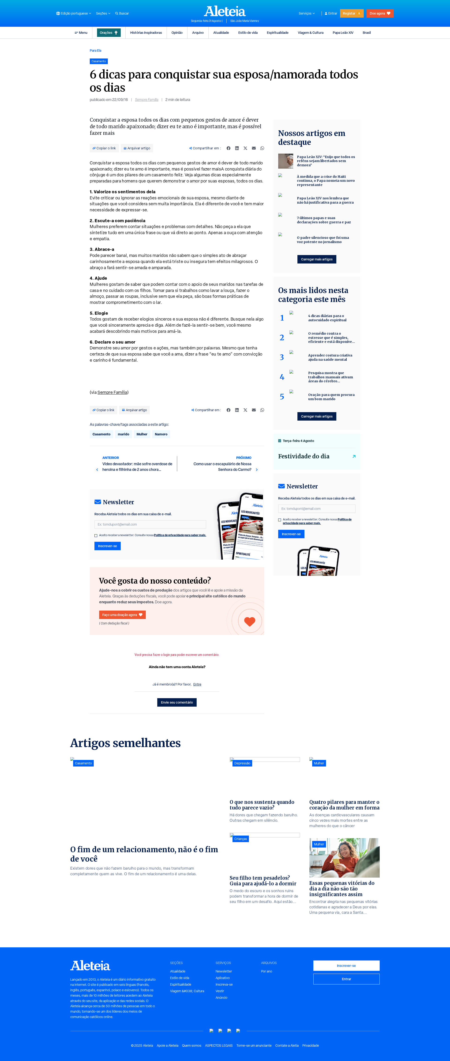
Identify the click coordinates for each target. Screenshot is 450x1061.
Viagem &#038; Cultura (187, 991)
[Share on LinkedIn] (237, 148)
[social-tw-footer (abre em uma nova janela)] (229, 1030)
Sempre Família (146, 99)
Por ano (266, 971)
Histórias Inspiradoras (146, 32)
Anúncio (221, 997)
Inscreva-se (224, 984)
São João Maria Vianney (244, 21)
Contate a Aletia (287, 1045)
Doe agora (377, 13)
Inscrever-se (107, 546)
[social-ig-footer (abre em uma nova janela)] (238, 1030)
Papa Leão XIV (343, 32)
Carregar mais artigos (317, 259)
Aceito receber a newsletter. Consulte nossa (152, 535)
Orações (106, 32)
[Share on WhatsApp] (262, 148)
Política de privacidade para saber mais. (180, 535)
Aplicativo (223, 978)
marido (123, 434)
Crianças (240, 839)
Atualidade (221, 32)
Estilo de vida (248, 32)
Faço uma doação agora (119, 614)
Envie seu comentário (177, 702)
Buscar (124, 13)
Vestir (220, 991)
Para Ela (95, 50)
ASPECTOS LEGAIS (219, 1045)
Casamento (101, 434)
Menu (83, 32)
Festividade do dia (304, 456)
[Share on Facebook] (228, 148)
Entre (197, 684)
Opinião (177, 32)
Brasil (367, 32)
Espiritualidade (278, 32)
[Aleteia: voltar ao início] (225, 11)
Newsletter (224, 971)
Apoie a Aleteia (167, 1045)
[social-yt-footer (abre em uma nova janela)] (212, 1030)
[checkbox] (95, 535)
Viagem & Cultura (310, 32)
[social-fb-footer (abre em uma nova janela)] (220, 1030)
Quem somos (191, 1045)
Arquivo (198, 32)
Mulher (142, 434)
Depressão (242, 763)
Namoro (161, 434)
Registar (349, 13)
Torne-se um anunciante (254, 1045)
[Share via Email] (254, 148)
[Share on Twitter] (245, 148)
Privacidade (310, 1045)
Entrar (332, 13)
